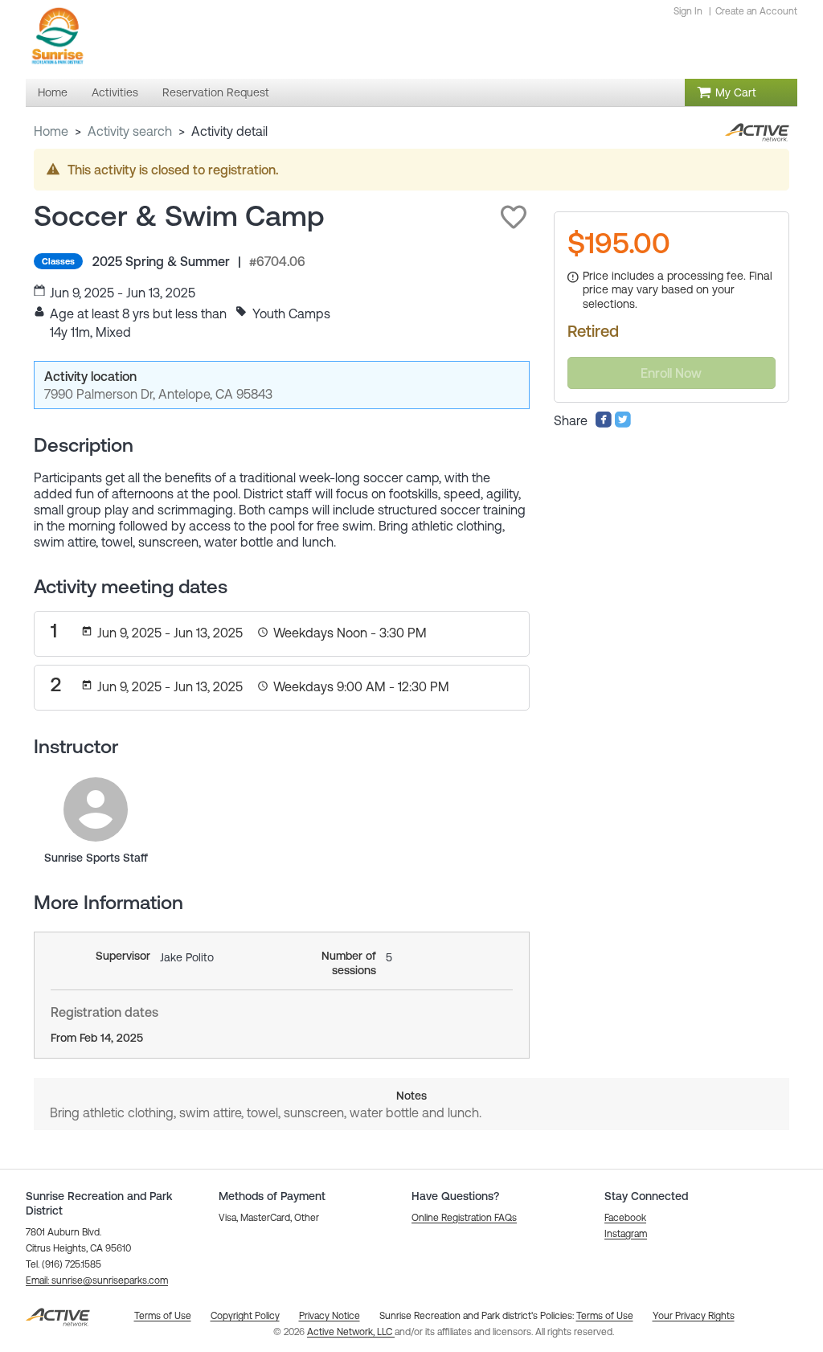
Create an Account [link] (756, 11)
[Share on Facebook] (603, 423)
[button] (513, 217)
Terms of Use (604, 1315)
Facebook (625, 1217)
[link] (95, 809)
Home (51, 131)
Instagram (625, 1233)
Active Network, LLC (351, 1332)
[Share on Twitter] (623, 423)
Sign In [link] (688, 11)
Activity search (130, 131)
